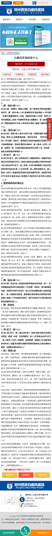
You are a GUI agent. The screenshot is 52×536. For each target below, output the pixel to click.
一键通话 (18, 3)
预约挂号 (10, 475)
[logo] (26, 11)
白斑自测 (42, 475)
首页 (3, 53)
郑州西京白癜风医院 (28, 516)
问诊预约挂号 (43, 533)
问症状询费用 (9, 533)
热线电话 (26, 475)
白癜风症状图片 (13, 53)
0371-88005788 (42, 3)
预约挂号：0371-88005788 (26, 64)
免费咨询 (6, 3)
